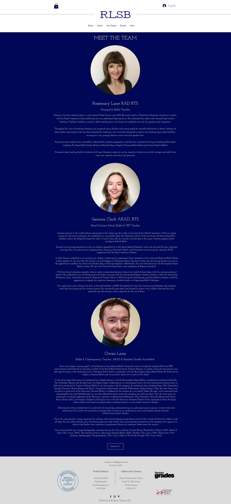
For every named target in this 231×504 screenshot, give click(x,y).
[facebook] (110, 496)
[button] (56, 6)
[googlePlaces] (118, 496)
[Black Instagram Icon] (114, 496)
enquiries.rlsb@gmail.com (116, 462)
